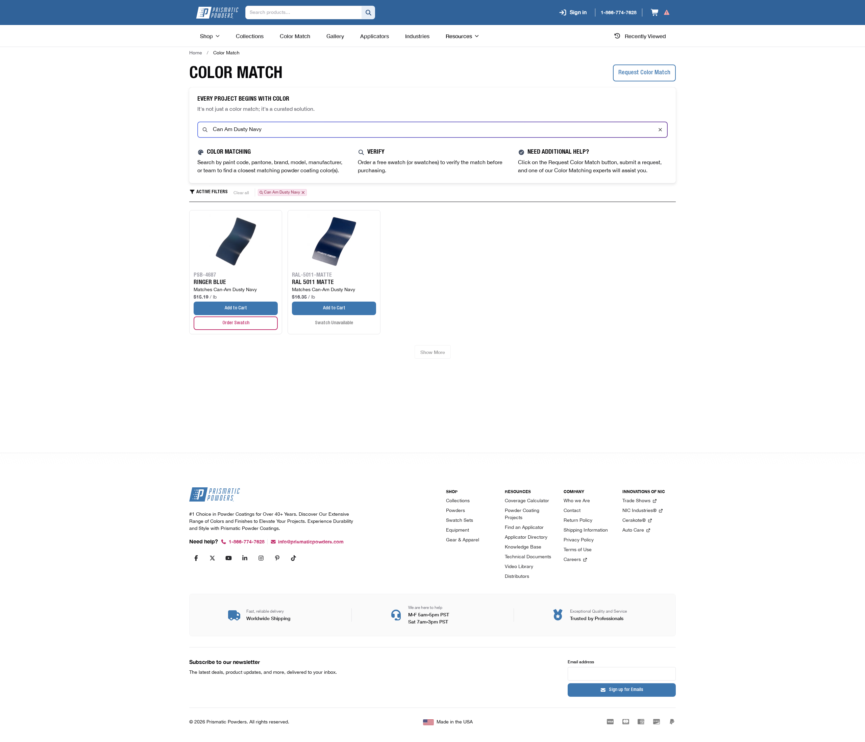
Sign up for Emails (626, 690)
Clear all (241, 192)
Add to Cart (236, 308)
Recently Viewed (645, 36)
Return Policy (578, 520)
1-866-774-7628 (247, 541)
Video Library (519, 566)
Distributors (517, 576)
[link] (226, 53)
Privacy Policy (579, 540)
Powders (455, 510)
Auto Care (633, 530)
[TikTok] (293, 558)
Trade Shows (636, 501)
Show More (432, 352)
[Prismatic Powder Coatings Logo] (217, 13)
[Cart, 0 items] (660, 12)
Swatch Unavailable (334, 323)
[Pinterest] (277, 558)
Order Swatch (235, 323)
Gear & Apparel (462, 540)
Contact (572, 510)
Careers (572, 559)
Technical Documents (528, 557)
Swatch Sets (459, 520)
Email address (581, 661)
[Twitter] (212, 558)
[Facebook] (196, 558)
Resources (459, 36)
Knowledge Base (523, 547)
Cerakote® (634, 520)
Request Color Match (644, 73)
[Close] (660, 129)
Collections (458, 501)
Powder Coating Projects (522, 514)
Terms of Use (578, 550)
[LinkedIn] (244, 558)
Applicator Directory (526, 537)
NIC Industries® (639, 510)
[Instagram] (261, 558)
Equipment (457, 530)
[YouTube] (228, 558)
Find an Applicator (524, 527)
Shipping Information (586, 530)
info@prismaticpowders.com (311, 541)
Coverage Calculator (527, 501)
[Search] (368, 12)
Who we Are (577, 501)
